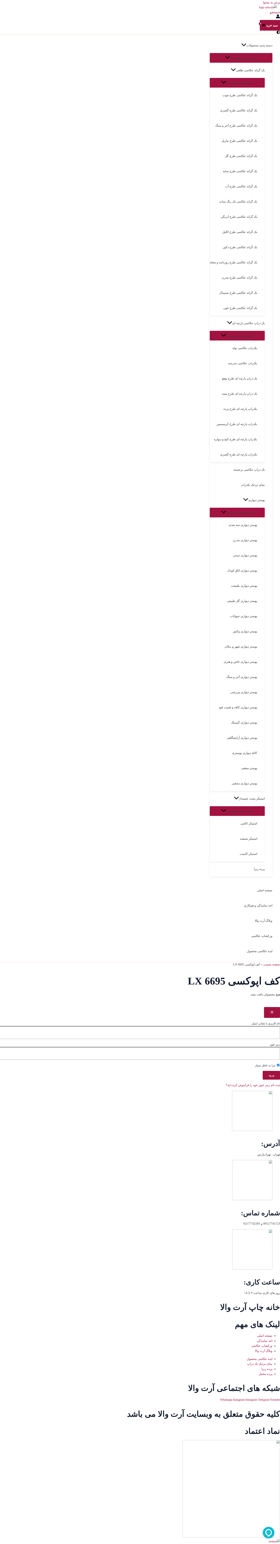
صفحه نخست (271, 964)
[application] (243, 45)
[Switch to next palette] (278, 33)
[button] (275, 12)
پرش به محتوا (271, 2)
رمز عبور (275, 1044)
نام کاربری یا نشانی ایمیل (266, 1023)
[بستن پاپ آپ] (272, 1012)
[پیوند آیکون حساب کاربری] (278, 17)
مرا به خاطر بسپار (265, 1065)
